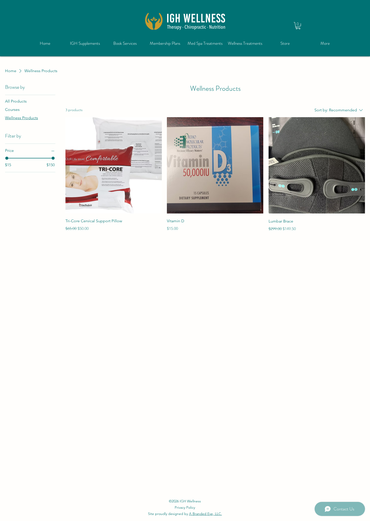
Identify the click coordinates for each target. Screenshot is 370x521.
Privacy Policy (185, 507)
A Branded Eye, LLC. (205, 513)
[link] (298, 25)
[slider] (7, 158)
